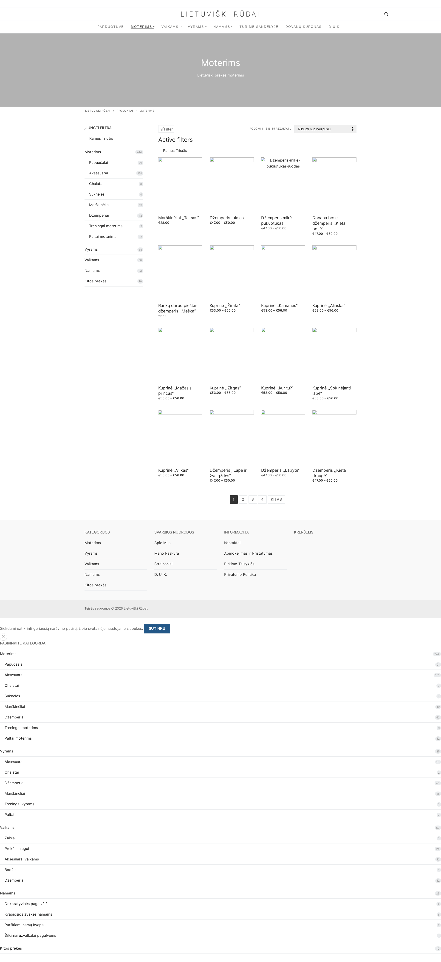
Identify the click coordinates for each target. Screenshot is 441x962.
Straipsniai (163, 564)
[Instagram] (352, 609)
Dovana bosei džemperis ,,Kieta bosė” (328, 223)
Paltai (9, 814)
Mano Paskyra (166, 553)
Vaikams (92, 260)
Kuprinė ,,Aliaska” (328, 305)
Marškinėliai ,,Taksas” (178, 217)
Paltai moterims (102, 236)
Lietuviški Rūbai (220, 14)
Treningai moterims (105, 226)
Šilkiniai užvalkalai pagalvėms (30, 935)
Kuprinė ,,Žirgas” (225, 388)
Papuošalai (98, 162)
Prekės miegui (17, 848)
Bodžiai (11, 869)
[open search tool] (386, 14)
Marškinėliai (99, 204)
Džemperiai (99, 215)
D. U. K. (160, 574)
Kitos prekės (95, 281)
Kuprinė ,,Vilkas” (173, 470)
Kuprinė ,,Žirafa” (225, 305)
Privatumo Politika (240, 574)
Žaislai (10, 838)
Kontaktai (232, 542)
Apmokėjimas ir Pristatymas (248, 553)
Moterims (93, 152)
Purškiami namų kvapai (25, 924)
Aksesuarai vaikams (22, 859)
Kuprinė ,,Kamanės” (279, 305)
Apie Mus (162, 542)
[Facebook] (346, 609)
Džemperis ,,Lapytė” (280, 470)
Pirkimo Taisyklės (239, 564)
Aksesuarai (98, 173)
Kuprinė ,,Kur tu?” (277, 388)
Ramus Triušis (175, 150)
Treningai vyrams (19, 804)
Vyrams (91, 249)
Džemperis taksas (227, 217)
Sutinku (157, 628)
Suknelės (97, 194)
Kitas (276, 499)
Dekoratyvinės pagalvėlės (27, 903)
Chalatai (96, 183)
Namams (92, 270)
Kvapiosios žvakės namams (28, 914)
